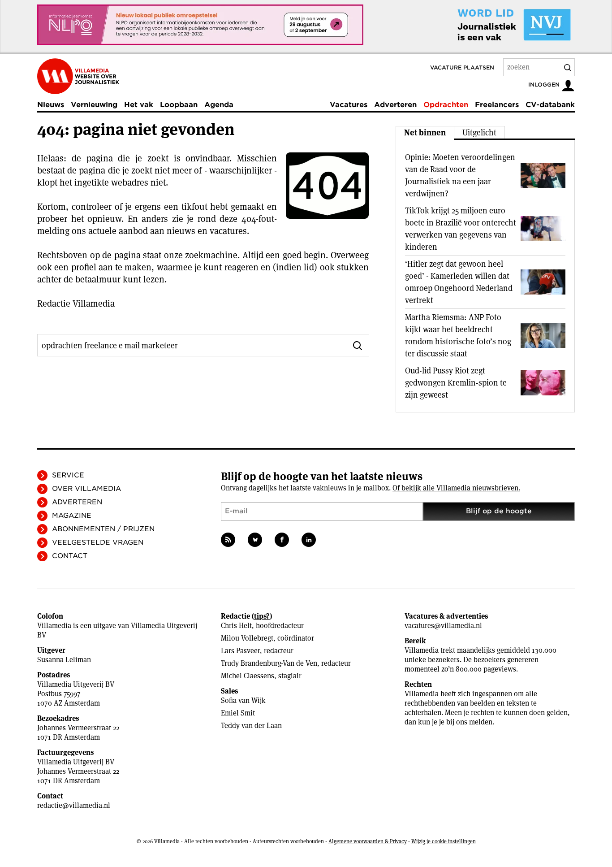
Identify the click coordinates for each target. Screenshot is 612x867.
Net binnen (425, 132)
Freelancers (497, 104)
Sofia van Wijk (243, 700)
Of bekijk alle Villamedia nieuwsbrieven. (456, 488)
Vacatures (348, 104)
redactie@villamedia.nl (73, 805)
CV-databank (550, 104)
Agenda (218, 104)
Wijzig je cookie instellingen (443, 841)
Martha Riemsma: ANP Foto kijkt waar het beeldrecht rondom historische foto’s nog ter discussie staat (458, 335)
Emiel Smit (238, 713)
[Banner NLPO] (200, 24)
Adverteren (395, 104)
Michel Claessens (247, 676)
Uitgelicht (479, 132)
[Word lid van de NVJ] (493, 24)
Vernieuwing (94, 104)
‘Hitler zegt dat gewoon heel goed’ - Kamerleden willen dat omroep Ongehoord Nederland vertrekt (459, 282)
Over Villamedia (86, 489)
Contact (69, 556)
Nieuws (50, 104)
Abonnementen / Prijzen (103, 529)
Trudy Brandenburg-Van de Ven (269, 663)
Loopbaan (179, 104)
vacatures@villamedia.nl (443, 625)
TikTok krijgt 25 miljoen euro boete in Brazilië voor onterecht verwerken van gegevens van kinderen (460, 228)
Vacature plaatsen (462, 67)
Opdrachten (445, 104)
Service (68, 475)
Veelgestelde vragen (97, 542)
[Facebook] (282, 540)
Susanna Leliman (64, 659)
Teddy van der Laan (251, 725)
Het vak (138, 104)
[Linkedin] (309, 540)
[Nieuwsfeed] (228, 540)
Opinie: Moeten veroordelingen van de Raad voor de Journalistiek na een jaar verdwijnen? (460, 175)
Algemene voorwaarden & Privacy (367, 841)
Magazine (71, 516)
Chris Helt (236, 625)
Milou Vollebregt (247, 638)
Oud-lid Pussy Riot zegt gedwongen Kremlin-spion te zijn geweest (456, 382)
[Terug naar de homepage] (78, 76)
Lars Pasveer (240, 650)
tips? (262, 616)
